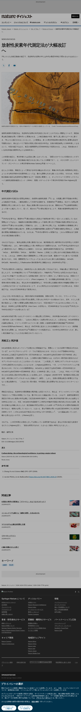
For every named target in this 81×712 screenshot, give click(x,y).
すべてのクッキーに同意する (8, 708)
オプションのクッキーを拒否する (25, 708)
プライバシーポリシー (44, 698)
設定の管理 (35, 701)
